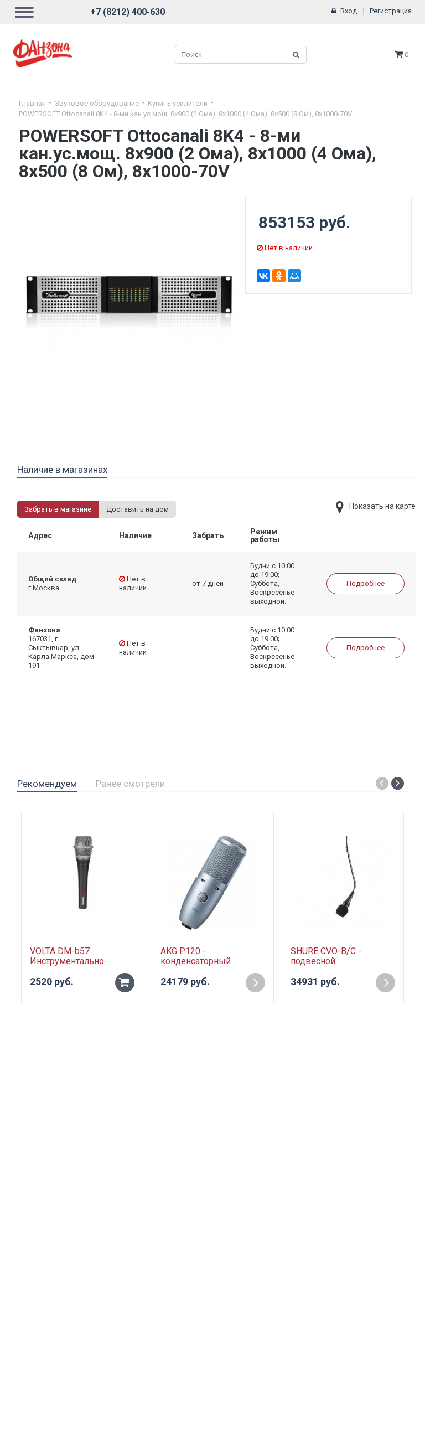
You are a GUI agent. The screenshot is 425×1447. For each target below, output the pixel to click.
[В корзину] (124, 982)
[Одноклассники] (279, 275)
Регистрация (391, 11)
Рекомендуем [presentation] (47, 783)
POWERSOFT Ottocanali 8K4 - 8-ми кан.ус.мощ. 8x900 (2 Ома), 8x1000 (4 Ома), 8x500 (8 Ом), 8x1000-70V (185, 114)
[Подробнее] (255, 982)
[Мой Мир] (294, 275)
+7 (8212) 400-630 (127, 12)
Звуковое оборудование (97, 103)
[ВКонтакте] (263, 275)
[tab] (62, 470)
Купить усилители (178, 103)
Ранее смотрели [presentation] (130, 783)
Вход (348, 11)
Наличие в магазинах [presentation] (62, 469)
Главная (32, 103)
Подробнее (365, 583)
